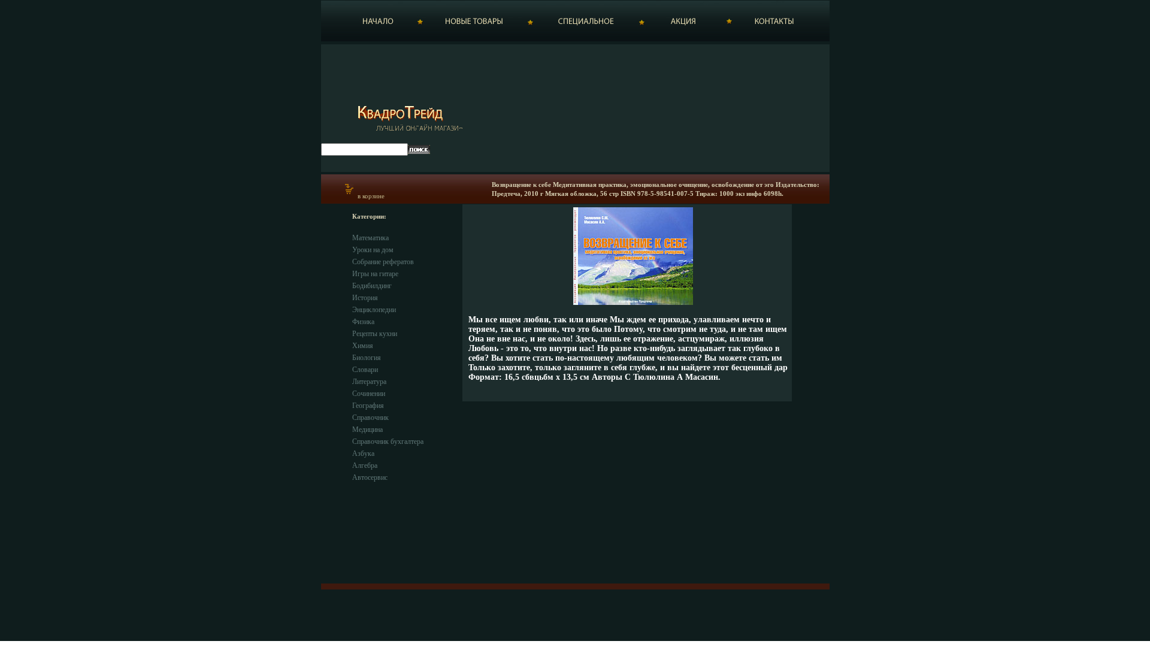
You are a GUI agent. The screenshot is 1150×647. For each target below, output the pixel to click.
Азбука (363, 453)
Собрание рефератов (383, 262)
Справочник (370, 417)
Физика (363, 322)
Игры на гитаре (375, 274)
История (365, 298)
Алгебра (364, 465)
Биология (366, 357)
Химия (362, 345)
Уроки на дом (373, 250)
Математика (370, 238)
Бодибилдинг (372, 286)
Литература (369, 381)
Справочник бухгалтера (387, 441)
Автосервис (370, 477)
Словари (365, 369)
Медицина (367, 429)
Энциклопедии (374, 310)
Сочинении (368, 393)
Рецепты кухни (374, 333)
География (368, 405)
